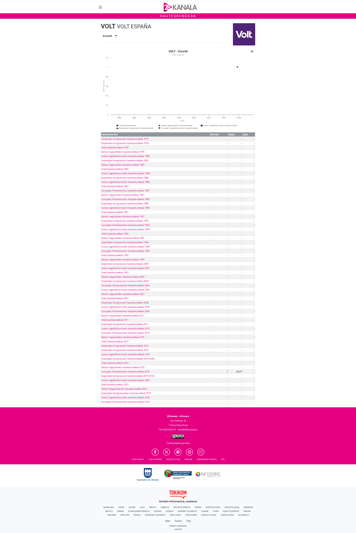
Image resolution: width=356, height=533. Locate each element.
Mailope (125, 515)
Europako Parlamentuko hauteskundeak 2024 (125, 401)
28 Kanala (243, 515)
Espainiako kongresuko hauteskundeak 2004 (125, 281)
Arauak (188, 459)
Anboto (165, 507)
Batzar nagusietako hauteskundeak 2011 (122, 315)
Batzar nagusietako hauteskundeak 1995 (122, 238)
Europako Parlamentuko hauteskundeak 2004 (125, 285)
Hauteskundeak (178, 16)
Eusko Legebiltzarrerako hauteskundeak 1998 (125, 246)
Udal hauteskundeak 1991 (114, 212)
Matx (167, 521)
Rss (223, 459)
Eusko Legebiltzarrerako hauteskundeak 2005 (125, 289)
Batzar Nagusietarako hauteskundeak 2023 (124, 388)
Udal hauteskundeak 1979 (114, 147)
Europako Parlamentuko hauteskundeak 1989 (125, 199)
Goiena (169, 511)
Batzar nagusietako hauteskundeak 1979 (122, 151)
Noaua (137, 515)
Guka (215, 511)
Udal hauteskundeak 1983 (114, 169)
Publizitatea (173, 459)
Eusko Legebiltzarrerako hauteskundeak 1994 (125, 229)
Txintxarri (191, 515)
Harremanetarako (207, 459)
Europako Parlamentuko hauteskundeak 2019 (125, 371)
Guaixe (204, 511)
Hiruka (247, 511)
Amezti (152, 507)
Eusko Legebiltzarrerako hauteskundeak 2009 (125, 306)
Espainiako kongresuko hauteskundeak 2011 (125, 324)
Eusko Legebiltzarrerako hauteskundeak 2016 (125, 354)
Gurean (178, 521)
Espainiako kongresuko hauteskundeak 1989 (125, 203)
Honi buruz (138, 459)
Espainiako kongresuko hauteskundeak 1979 (125, 143)
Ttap (188, 521)
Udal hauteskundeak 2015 (114, 341)
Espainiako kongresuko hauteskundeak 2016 (125, 350)
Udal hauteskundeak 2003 (114, 272)
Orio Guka (175, 515)
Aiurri (132, 507)
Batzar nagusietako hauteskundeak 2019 (122, 367)
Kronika (111, 515)
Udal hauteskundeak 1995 (114, 233)
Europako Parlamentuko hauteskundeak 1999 (125, 250)
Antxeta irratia (181, 507)
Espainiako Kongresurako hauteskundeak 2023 (126, 393)
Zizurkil (109, 36)
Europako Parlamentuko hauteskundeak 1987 (125, 190)
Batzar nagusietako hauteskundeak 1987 (122, 194)
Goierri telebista (187, 511)
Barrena (248, 507)
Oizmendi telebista (155, 515)
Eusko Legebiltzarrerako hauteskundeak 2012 (125, 328)
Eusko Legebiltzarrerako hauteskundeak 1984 (125, 173)
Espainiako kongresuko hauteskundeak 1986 (125, 177)
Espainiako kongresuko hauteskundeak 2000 (125, 263)
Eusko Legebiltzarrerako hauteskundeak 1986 (125, 182)
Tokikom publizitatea (178, 526)
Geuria (157, 511)
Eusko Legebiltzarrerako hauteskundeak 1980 (125, 156)
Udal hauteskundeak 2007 (114, 298)
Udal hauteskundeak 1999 (114, 255)
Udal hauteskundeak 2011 (114, 319)
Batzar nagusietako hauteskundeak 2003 (122, 276)
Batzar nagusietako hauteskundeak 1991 (122, 216)
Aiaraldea (108, 507)
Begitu (109, 511)
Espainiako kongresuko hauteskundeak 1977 (125, 138)
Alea (142, 507)
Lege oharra (155, 459)
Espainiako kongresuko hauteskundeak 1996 (125, 242)
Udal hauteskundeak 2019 (114, 363)
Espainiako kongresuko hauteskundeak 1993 (125, 220)
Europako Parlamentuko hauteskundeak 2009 (125, 311)
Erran (120, 511)
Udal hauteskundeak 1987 (114, 186)
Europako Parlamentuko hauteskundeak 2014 (125, 332)
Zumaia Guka (227, 515)
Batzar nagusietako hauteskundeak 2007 (122, 294)
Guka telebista (231, 511)
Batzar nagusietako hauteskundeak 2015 (122, 337)
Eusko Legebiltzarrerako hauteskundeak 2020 (125, 380)
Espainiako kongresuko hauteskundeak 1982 (125, 160)
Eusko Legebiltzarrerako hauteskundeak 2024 (125, 397)
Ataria (198, 507)
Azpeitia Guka (213, 507)
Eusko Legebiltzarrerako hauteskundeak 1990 (125, 207)
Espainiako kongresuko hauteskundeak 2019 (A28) (127, 358)
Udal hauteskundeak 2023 (114, 384)
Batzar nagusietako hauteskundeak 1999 (122, 259)
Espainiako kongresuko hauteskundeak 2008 (125, 302)
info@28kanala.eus (187, 429)
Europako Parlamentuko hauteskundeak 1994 (125, 225)
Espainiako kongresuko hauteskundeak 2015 (125, 345)
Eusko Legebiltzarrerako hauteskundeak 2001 (125, 268)
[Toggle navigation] (100, 7)
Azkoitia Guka (232, 507)
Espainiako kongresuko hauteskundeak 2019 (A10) (127, 375)
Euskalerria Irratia (138, 511)
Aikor (121, 507)
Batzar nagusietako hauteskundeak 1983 (122, 164)
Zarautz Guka (208, 515)
